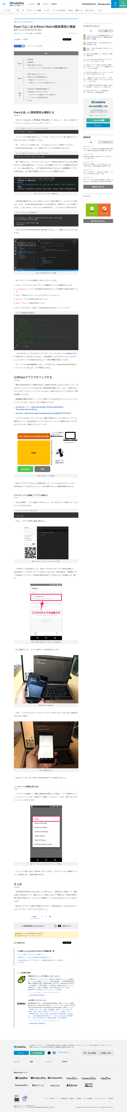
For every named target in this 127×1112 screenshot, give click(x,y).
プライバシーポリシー (100, 1098)
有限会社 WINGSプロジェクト (58, 979)
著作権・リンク (54, 1098)
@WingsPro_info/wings (35, 989)
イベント (46, 4)
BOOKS (54, 4)
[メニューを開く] (4, 4)
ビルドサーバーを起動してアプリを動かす (42, 95)
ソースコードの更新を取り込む (38, 97)
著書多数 (63, 1018)
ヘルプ (46, 1098)
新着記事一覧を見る (98, 187)
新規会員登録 (99, 120)
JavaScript (18, 39)
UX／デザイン (90, 10)
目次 (46, 53)
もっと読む (20, 962)
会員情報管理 (63, 1098)
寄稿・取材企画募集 (90, 1053)
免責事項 (71, 1098)
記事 (38, 4)
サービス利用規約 (87, 1098)
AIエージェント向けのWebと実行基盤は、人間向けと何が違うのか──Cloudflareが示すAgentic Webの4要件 (98, 180)
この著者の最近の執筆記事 (36, 995)
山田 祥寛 (35, 33)
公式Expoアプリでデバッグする (37, 92)
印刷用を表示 (21, 943)
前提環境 (30, 62)
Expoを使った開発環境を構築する (38, 89)
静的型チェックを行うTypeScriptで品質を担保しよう (34, 957)
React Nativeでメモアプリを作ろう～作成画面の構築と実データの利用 (40, 960)
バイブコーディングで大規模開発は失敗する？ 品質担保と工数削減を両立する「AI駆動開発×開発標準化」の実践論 (100, 37)
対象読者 (30, 59)
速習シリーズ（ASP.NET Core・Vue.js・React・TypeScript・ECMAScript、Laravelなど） (50, 1014)
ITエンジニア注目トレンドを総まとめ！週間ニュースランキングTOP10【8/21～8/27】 (98, 172)
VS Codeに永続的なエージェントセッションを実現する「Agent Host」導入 (100, 73)
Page (20, 63)
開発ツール (79, 10)
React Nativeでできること (36, 65)
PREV (34, 916)
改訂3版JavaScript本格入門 (42, 1016)
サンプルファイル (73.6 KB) (33, 46)
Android (25, 39)
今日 (91, 31)
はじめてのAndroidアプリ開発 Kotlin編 (44, 1018)
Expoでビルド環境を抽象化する (37, 77)
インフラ (47, 10)
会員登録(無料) (32, 933)
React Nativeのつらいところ (36, 74)
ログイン (28, 936)
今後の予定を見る (99, 221)
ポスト (67, 39)
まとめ (30, 100)
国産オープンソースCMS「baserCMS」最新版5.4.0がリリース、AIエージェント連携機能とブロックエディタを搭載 (100, 66)
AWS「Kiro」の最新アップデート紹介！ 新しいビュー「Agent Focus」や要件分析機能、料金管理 (97, 165)
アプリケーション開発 (33, 10)
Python (70, 10)
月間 (105, 31)
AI (23, 10)
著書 (39, 987)
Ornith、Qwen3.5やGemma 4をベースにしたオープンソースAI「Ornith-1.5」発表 (100, 60)
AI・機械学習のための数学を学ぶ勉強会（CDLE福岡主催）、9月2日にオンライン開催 (99, 86)
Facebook (58, 989)
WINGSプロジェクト (35, 979)
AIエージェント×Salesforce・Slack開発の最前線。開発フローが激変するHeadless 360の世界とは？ (98, 149)
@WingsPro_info (59, 987)
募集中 (54, 985)
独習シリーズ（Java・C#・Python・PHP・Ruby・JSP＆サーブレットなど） (51, 1010)
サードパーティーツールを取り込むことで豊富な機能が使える (48, 68)
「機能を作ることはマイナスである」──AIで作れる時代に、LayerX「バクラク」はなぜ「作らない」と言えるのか (100, 79)
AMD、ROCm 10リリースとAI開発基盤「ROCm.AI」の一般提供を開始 (97, 91)
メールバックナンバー (99, 115)
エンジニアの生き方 (59, 10)
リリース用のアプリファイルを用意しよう (31, 954)
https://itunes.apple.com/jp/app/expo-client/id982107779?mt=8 (48, 413)
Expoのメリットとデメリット (38, 80)
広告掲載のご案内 (105, 1053)
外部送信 (110, 1098)
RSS (50, 987)
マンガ (100, 10)
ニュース (31, 4)
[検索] (17, 10)
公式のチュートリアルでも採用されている (42, 83)
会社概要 (78, 1098)
